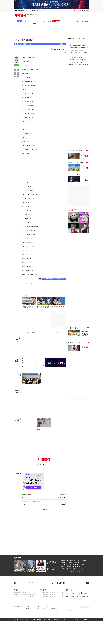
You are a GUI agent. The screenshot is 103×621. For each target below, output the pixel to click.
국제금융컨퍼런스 (75, 596)
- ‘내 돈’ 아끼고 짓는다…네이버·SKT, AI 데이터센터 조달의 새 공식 (25, 596)
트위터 (18, 70)
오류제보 (70, 619)
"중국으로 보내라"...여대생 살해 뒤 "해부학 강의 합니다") (34, 363)
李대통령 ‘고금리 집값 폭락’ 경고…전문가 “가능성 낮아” (73, 560)
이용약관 (39, 619)
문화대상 (68, 593)
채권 (38, 21)
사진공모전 (85, 593)
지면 (82, 10)
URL (18, 75)
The (86, 21)
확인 (87, 582)
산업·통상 (49, 21)
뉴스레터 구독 (58, 332)
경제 (28, 21)
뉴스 (80, 38)
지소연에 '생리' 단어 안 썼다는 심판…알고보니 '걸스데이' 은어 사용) (36, 361)
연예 (87, 38)
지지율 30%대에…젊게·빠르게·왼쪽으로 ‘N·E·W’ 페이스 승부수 (75, 571)
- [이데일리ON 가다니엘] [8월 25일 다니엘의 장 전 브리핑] (51, 592)
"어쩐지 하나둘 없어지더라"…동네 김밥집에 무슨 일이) (33, 358)
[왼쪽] (39, 374)
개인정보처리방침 (83, 619)
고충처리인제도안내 (57, 619)
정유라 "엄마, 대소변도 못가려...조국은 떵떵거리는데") (33, 367)
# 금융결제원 (31, 283)
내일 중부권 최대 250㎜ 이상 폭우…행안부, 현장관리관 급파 (74, 569)
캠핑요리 (68, 596)
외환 (41, 21)
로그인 (88, 10)
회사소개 (16, 619)
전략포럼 (73, 593)
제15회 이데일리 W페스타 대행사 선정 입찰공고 (30, 582)
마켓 (81, 21)
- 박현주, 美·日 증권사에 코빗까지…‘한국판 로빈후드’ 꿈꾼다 (25, 594)
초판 (85, 10)
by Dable (19, 393)
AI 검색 (19, 21)
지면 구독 (63, 332)
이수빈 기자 (16, 62)
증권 (84, 38)
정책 (31, 21)
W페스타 (79, 593)
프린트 (18, 73)
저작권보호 (65, 619)
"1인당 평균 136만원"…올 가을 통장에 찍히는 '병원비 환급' (74, 566)
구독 (80, 10)
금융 (34, 21)
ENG (76, 10)
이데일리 (27, 15)
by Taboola (19, 341)
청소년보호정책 (47, 619)
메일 (15, 73)
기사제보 (76, 619)
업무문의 (33, 619)
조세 (44, 21)
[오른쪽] (40, 374)
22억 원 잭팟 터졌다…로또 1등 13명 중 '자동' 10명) (33, 365)
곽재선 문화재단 (84, 596)
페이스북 (15, 70)
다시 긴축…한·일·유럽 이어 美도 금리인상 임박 (71, 562)
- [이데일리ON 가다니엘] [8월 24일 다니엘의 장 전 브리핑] (51, 594)
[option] (40, 10)
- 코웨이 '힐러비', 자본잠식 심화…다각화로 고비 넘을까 (25, 592)
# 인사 (24, 283)
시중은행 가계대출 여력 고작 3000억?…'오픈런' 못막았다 (73, 564)
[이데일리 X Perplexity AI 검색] (40, 44)
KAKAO (15, 75)
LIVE (15, 10)
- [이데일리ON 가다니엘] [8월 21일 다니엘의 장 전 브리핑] (51, 596)
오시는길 (27, 619)
